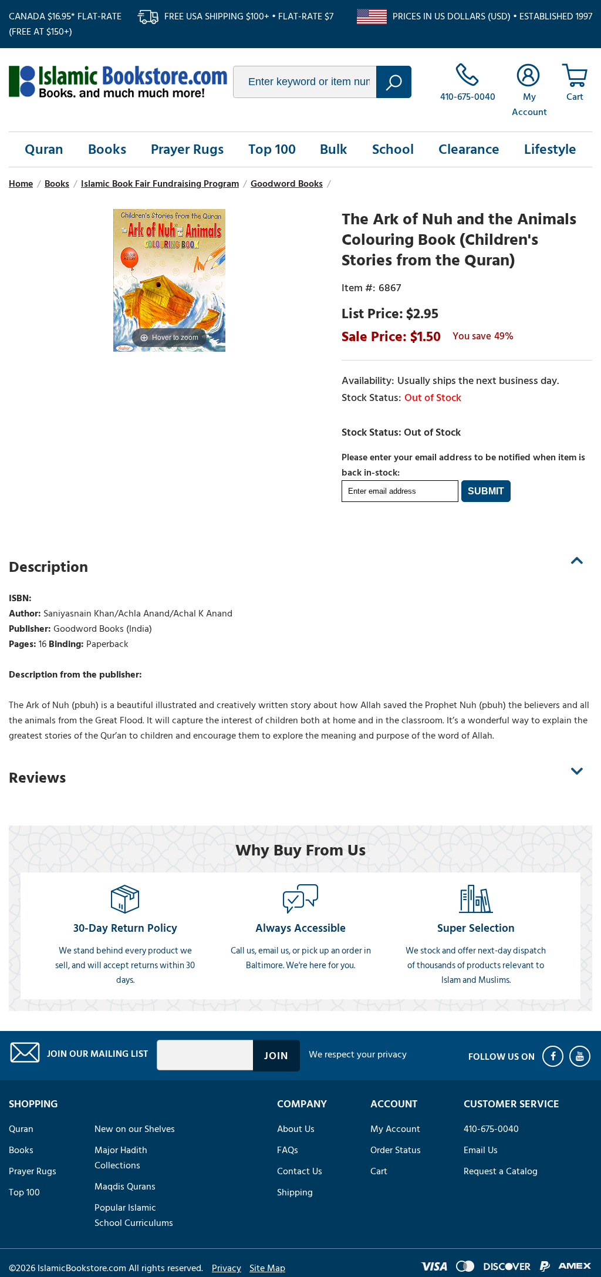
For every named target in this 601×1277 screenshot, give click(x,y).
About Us (296, 1129)
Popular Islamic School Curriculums (133, 1215)
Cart (378, 1171)
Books (107, 149)
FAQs (287, 1150)
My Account (395, 1129)
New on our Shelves (134, 1129)
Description (48, 567)
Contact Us (299, 1171)
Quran (44, 149)
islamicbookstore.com (118, 81)
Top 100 (272, 149)
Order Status (395, 1150)
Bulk (333, 149)
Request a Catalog (501, 1171)
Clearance (468, 149)
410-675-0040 (491, 1129)
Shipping (295, 1192)
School (393, 149)
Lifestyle (550, 149)
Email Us (481, 1150)
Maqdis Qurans (125, 1186)
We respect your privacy (358, 1054)
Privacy (226, 1268)
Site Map (267, 1268)
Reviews (37, 778)
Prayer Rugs (187, 149)
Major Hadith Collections (120, 1158)
